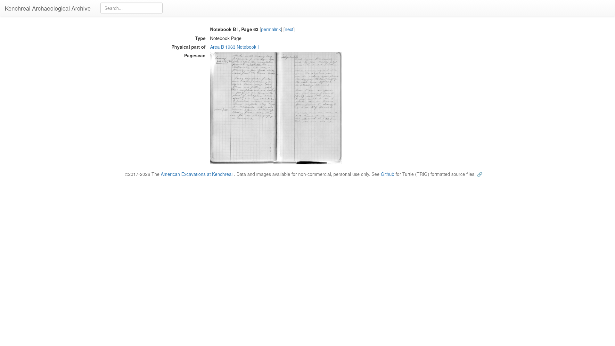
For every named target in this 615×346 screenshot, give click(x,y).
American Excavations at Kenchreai (197, 174)
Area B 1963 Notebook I (234, 47)
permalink (271, 29)
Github (387, 174)
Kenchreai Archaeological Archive (48, 8)
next (289, 29)
